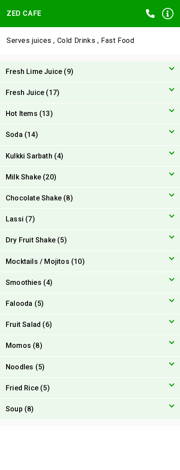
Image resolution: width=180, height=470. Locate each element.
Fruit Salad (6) (29, 324)
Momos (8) (24, 345)
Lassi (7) (20, 219)
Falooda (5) (25, 303)
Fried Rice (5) (28, 388)
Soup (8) (20, 409)
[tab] (90, 71)
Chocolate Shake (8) (39, 198)
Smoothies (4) (29, 282)
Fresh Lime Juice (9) (39, 71)
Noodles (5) (25, 367)
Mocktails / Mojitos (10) (45, 261)
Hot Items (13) (29, 113)
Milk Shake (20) (31, 177)
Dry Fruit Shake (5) (36, 240)
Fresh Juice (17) (32, 92)
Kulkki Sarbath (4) (35, 156)
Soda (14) (22, 134)
